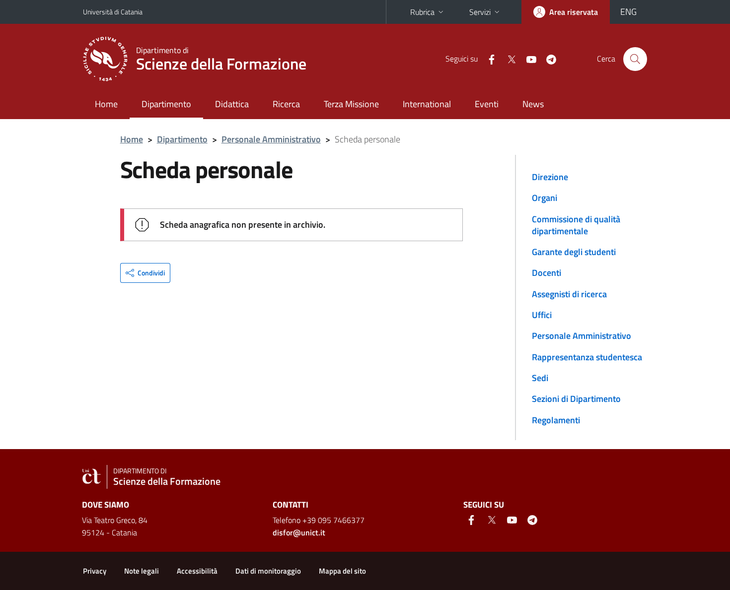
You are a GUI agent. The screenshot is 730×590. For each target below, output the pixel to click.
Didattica (232, 104)
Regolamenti (556, 420)
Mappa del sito (342, 571)
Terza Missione (351, 104)
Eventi (487, 104)
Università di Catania (113, 11)
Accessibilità (197, 571)
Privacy (94, 571)
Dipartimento (166, 104)
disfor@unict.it (299, 532)
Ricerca (286, 104)
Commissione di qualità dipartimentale (576, 225)
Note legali (141, 571)
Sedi (540, 378)
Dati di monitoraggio (268, 571)
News (533, 104)
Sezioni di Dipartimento (576, 398)
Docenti (546, 272)
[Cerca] (635, 59)
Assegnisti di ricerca (569, 294)
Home (106, 104)
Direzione (550, 177)
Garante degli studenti (574, 252)
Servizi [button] (480, 12)
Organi (544, 197)
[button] (145, 273)
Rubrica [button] (422, 12)
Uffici (542, 315)
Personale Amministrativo (271, 139)
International (427, 104)
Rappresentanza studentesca (587, 357)
